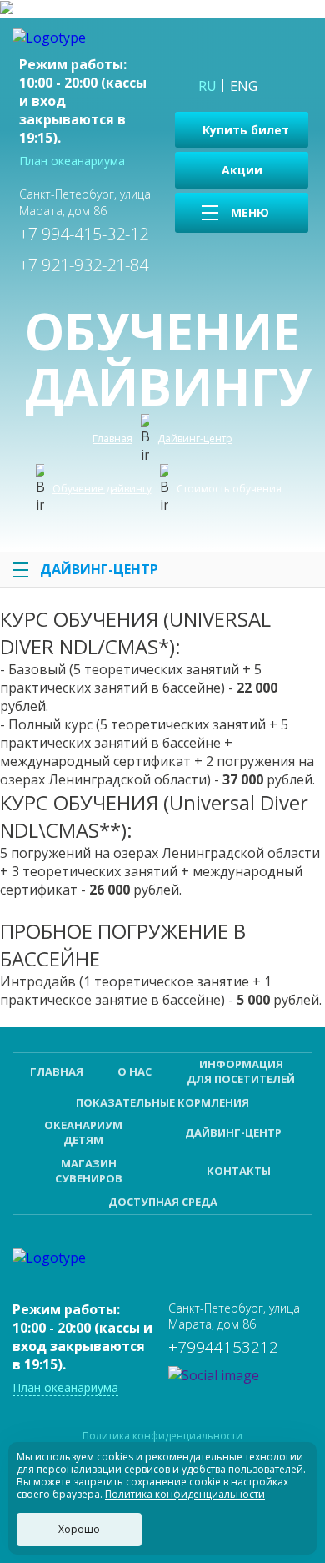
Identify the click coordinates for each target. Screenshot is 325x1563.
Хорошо (79, 1529)
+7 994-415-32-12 (83, 234)
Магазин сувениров (88, 1171)
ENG (244, 86)
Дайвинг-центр (99, 569)
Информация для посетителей (241, 1071)
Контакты (239, 1170)
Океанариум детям (83, 1132)
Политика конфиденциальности (162, 1436)
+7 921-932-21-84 (83, 265)
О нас (135, 1071)
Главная (56, 1071)
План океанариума (72, 161)
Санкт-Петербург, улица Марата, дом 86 (85, 202)
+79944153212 (223, 1347)
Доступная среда (163, 1201)
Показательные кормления (162, 1102)
